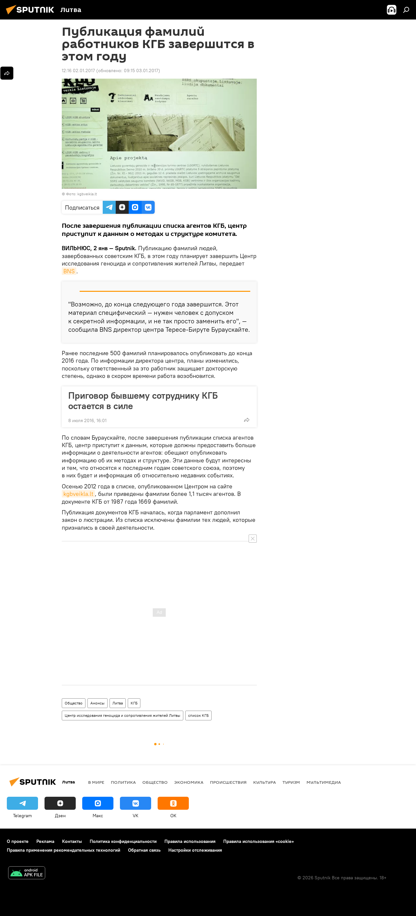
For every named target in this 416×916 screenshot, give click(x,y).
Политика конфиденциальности (123, 841)
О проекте (18, 841)
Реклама (45, 841)
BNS (69, 271)
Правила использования (189, 841)
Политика (123, 782)
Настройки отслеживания (195, 850)
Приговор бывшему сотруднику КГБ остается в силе (143, 400)
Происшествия (228, 782)
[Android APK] (27, 873)
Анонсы (97, 703)
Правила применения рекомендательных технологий (63, 850)
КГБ (134, 703)
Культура (264, 782)
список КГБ (198, 715)
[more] (246, 419)
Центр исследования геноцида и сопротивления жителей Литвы (122, 715)
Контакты (72, 841)
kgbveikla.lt (78, 493)
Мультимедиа (323, 782)
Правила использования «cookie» (258, 841)
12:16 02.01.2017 (78, 70)
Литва (117, 703)
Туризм (291, 782)
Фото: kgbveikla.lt (81, 193)
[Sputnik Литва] (31, 15)
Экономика (188, 782)
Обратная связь (144, 850)
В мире (96, 782)
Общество (74, 703)
